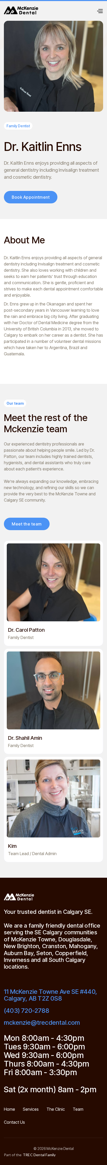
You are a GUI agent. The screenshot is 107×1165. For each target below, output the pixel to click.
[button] (99, 10)
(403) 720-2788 (26, 1010)
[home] (21, 10)
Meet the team (27, 524)
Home (9, 1109)
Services (31, 1109)
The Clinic (55, 1109)
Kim (12, 846)
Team (78, 1109)
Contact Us (14, 1122)
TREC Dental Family (39, 1155)
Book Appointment (31, 197)
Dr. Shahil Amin (25, 738)
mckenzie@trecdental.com (42, 1022)
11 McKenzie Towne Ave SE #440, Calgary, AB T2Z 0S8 (50, 995)
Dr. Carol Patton (26, 630)
